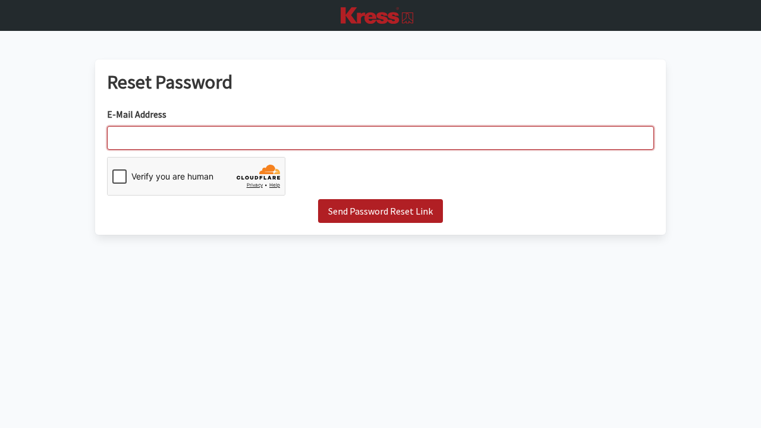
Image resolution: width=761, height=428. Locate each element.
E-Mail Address (136, 114)
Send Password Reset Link (380, 211)
